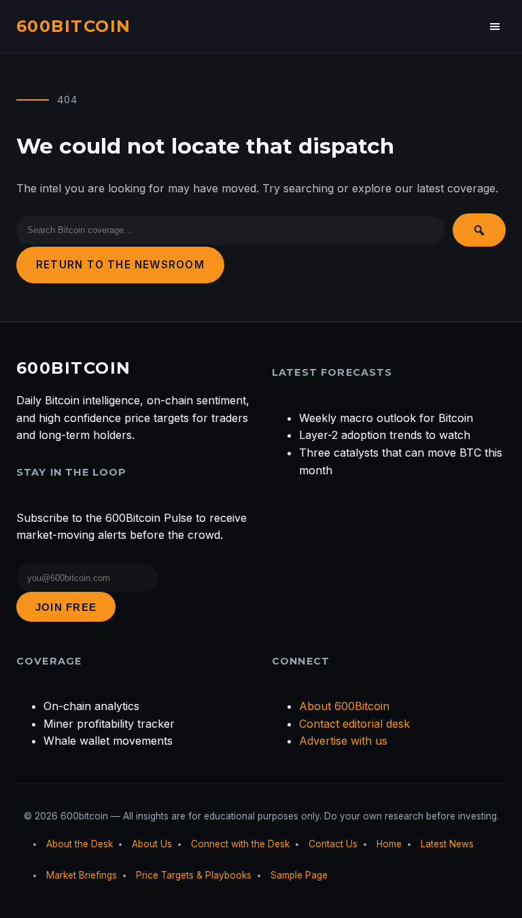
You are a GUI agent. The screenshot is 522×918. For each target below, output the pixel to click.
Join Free (66, 607)
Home (389, 843)
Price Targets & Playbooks (193, 875)
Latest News (447, 843)
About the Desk (79, 843)
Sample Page (299, 875)
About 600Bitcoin (344, 706)
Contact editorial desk (354, 723)
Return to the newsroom (120, 264)
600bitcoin (73, 26)
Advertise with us (343, 740)
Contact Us (333, 843)
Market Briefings (81, 875)
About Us (152, 843)
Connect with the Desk (240, 843)
